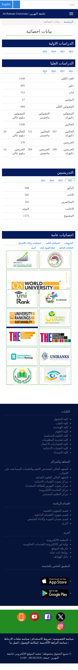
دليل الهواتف (60, 556)
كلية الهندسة (60, 427)
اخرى (33, 248)
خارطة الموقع (60, 548)
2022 (71, 51)
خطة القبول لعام (47, 248)
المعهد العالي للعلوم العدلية (52, 477)
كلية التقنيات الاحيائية (55, 448)
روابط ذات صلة (59, 552)
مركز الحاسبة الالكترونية (53, 489)
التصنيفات (67, 243)
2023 (62, 51)
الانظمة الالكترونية (57, 540)
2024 (53, 51)
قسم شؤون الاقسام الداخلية (51, 514)
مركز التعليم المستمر (55, 494)
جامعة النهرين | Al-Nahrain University (24, 13)
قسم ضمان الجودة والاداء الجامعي (47, 519)
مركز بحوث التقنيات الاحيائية (51, 481)
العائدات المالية (66, 248)
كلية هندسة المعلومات (55, 439)
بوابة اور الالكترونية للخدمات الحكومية (45, 544)
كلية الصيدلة (61, 452)
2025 (45, 51)
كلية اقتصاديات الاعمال (54, 444)
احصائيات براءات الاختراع (30, 243)
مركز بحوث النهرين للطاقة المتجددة (47, 485)
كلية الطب (62, 423)
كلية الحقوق (61, 419)
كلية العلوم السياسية (56, 435)
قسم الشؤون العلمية (55, 510)
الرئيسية (68, 21)
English (6, 4)
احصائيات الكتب (52, 243)
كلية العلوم (61, 431)
